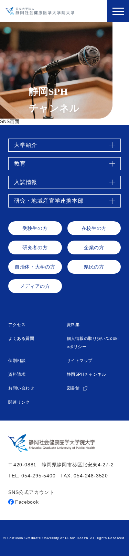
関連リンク (19, 402)
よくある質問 (21, 338)
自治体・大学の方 (35, 267)
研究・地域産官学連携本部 (49, 201)
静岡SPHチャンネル (86, 374)
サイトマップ (80, 360)
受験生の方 (34, 228)
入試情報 (25, 182)
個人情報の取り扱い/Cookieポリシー (93, 342)
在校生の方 (94, 228)
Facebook (27, 502)
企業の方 (94, 247)
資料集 (73, 324)
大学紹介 (25, 145)
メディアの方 (35, 286)
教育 (20, 163)
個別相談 (16, 360)
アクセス (16, 324)
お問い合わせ (21, 388)
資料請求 (16, 374)
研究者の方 (34, 247)
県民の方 (94, 267)
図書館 (74, 388)
